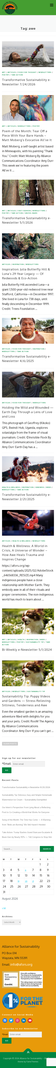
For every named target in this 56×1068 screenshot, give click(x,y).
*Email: (6, 763)
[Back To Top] (28, 1052)
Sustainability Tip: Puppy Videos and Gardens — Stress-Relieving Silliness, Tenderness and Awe (26, 700)
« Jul (4, 908)
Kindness (40, 487)
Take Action (17, 75)
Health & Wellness (11, 487)
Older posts (10, 744)
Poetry (5, 75)
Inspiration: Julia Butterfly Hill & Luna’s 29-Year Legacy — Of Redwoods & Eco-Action (26, 273)
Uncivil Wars (31, 213)
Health (21, 639)
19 (18, 881)
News (48, 487)
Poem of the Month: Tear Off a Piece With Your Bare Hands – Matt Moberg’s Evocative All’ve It (27, 135)
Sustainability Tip (35, 642)
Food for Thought (27, 72)
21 (33, 881)
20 (26, 881)
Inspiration (18, 264)
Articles (12, 72)
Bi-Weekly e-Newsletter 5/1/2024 (27, 649)
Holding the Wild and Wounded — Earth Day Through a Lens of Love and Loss (28, 412)
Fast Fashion (24, 211)
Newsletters (45, 72)
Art (4, 72)
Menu (51, 5)
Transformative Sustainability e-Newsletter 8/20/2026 (26, 787)
